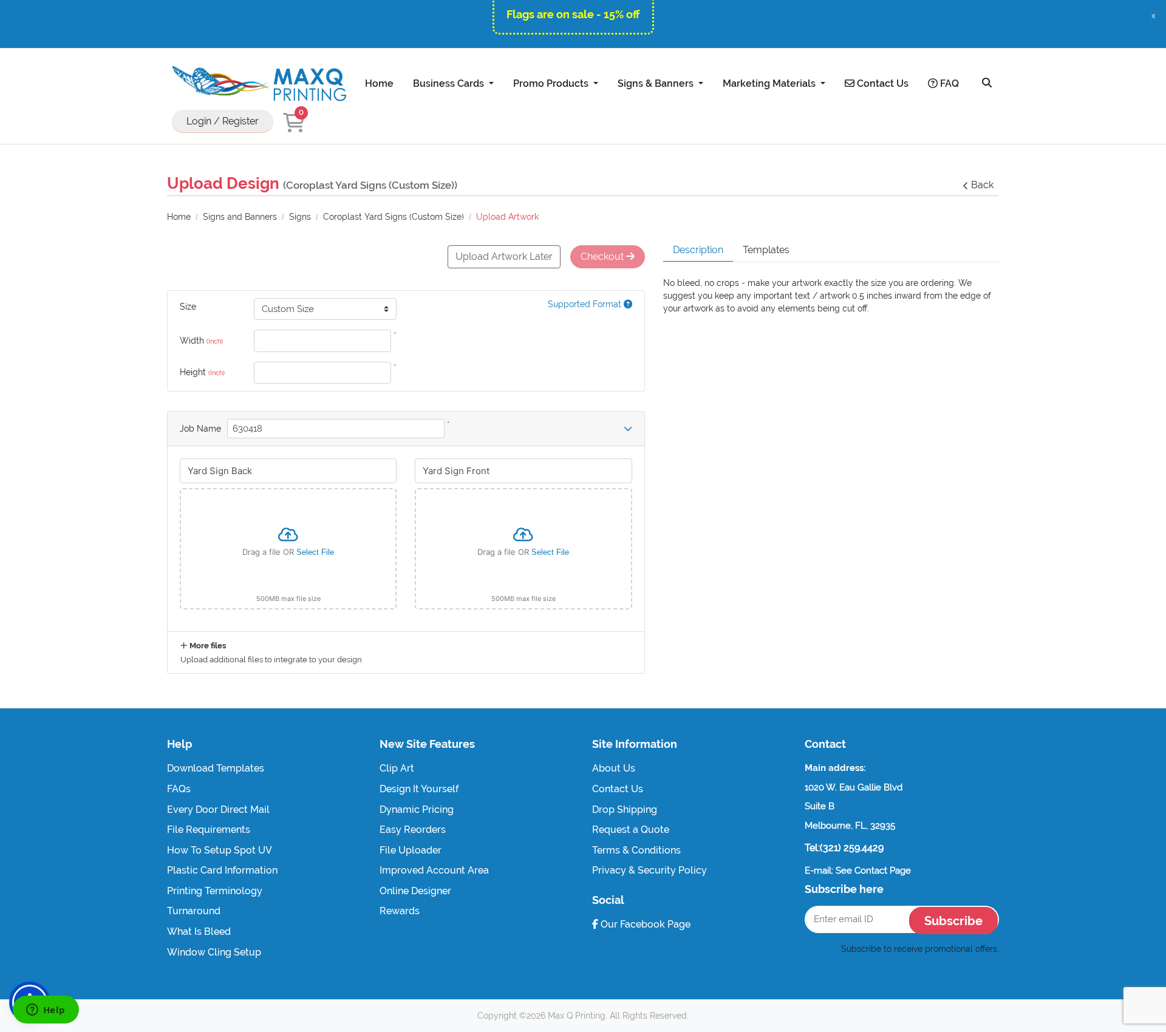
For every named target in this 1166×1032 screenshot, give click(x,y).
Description (698, 250)
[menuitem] (379, 83)
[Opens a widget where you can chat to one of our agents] (45, 1011)
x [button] (1153, 15)
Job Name (200, 428)
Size (188, 306)
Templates (766, 250)
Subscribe (953, 921)
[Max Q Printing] (258, 83)
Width (201, 340)
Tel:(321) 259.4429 (844, 848)
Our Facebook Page (644, 924)
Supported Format (586, 304)
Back (982, 185)
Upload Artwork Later (504, 256)
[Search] (987, 83)
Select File (315, 552)
